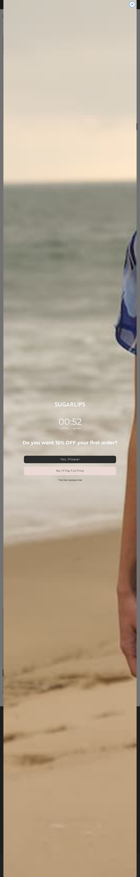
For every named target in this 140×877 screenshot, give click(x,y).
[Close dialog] (132, 4)
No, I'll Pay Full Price (70, 470)
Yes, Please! (70, 459)
